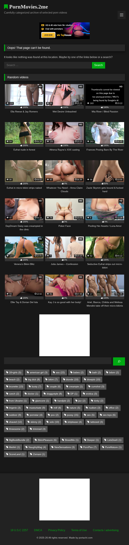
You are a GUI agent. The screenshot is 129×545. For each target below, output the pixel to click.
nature (75, 407)
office (113, 407)
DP (73, 393)
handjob (63, 400)
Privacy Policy (56, 530)
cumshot (97, 386)
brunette (16, 386)
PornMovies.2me (28, 7)
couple (55, 386)
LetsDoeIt (114, 440)
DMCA (38, 530)
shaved (15, 422)
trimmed (39, 429)
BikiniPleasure (47, 440)
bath (96, 372)
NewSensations (64, 447)
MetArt (14, 447)
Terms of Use (79, 530)
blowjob (93, 379)
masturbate (37, 407)
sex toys (109, 415)
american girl (39, 372)
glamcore (42, 400)
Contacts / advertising (106, 530)
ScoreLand (17, 454)
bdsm (114, 372)
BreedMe (72, 440)
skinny (36, 422)
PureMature (113, 447)
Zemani (39, 454)
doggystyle (54, 393)
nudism (94, 407)
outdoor (15, 415)
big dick (34, 379)
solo (54, 422)
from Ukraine (18, 400)
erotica (91, 393)
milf (57, 407)
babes (78, 372)
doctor (33, 393)
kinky (98, 400)
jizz (81, 400)
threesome (16, 429)
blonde (72, 379)
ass (60, 372)
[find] (119, 361)
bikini (53, 379)
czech (14, 393)
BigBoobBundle (19, 440)
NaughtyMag (37, 447)
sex (91, 415)
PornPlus (90, 447)
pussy (72, 415)
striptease (75, 422)
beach (14, 379)
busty (36, 386)
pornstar (36, 415)
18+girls (15, 372)
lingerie (15, 407)
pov (55, 415)
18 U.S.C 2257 (19, 530)
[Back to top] (118, 535)
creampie (76, 386)
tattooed (96, 422)
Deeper (93, 440)
